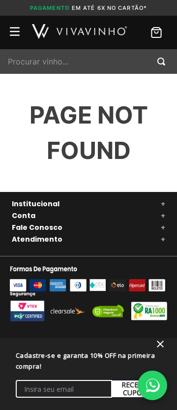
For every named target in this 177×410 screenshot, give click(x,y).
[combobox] (88, 61)
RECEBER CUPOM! (136, 388)
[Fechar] (160, 344)
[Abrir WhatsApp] (152, 385)
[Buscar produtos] (163, 61)
